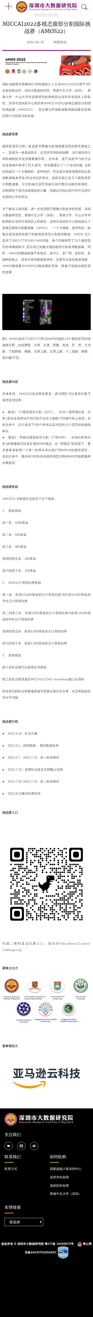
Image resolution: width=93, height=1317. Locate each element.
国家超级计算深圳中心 (65, 1169)
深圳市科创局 (59, 1177)
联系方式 (11, 1169)
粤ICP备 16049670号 (59, 1244)
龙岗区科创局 (59, 1186)
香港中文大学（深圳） (65, 1194)
